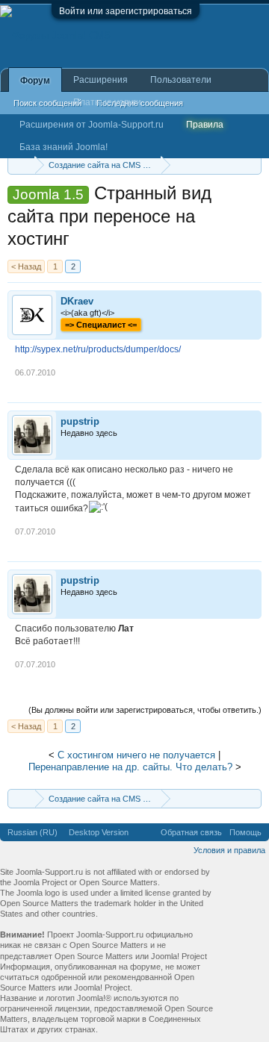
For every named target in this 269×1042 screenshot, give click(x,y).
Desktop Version (99, 832)
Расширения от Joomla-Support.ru (91, 124)
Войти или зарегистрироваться (125, 11)
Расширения (100, 80)
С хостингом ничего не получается (136, 755)
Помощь (245, 832)
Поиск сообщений (47, 103)
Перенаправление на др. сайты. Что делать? (130, 767)
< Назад (26, 266)
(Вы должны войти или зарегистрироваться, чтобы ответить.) (145, 709)
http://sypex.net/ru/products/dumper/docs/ (98, 349)
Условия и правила (229, 850)
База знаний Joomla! (63, 147)
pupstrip (80, 421)
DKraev (77, 301)
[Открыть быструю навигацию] (252, 164)
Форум (35, 80)
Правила (204, 124)
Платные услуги (107, 102)
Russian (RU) (32, 832)
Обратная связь (191, 832)
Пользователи (180, 80)
